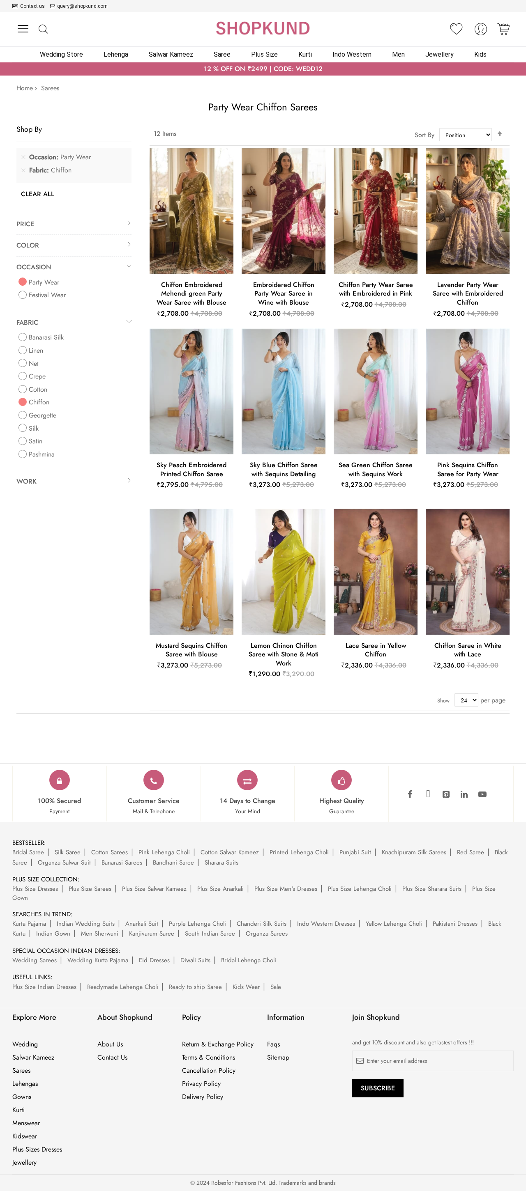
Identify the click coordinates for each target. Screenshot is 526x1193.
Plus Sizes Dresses (37, 1149)
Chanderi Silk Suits (261, 923)
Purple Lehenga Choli (197, 923)
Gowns (21, 1097)
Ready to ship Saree (195, 986)
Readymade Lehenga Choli (122, 986)
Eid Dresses (154, 960)
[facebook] (410, 794)
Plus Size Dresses (35, 888)
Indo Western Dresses (326, 923)
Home (24, 88)
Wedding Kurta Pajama (97, 960)
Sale (275, 986)
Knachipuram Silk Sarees (414, 852)
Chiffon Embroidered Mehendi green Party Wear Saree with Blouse (191, 293)
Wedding (25, 1044)
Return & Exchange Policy (218, 1044)
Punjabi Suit (355, 852)
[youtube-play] (482, 794)
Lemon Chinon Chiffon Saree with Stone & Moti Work (283, 654)
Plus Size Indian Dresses (44, 986)
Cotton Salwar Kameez (230, 852)
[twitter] (428, 794)
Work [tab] (26, 481)
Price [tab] (25, 224)
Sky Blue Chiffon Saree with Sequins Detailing (284, 469)
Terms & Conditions (208, 1057)
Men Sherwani (99, 933)
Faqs (273, 1044)
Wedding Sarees (34, 960)
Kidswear (24, 1136)
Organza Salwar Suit (64, 862)
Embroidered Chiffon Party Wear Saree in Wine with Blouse (283, 293)
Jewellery (24, 1162)
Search (43, 29)
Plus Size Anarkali (220, 888)
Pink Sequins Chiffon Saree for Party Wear (467, 469)
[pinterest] (446, 794)
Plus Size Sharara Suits (431, 888)
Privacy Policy (201, 1083)
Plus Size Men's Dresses (285, 888)
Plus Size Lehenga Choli (360, 888)
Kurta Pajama (29, 923)
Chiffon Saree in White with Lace (467, 650)
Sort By (424, 135)
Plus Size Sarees (90, 888)
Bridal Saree (28, 852)
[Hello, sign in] (481, 31)
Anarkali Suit (141, 923)
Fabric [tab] (27, 322)
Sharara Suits (221, 862)
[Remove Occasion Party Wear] (23, 157)
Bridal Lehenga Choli (248, 960)
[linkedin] (464, 794)
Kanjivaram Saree (151, 933)
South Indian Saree (210, 933)
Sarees (21, 1070)
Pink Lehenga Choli (164, 852)
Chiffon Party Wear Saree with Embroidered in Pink (376, 289)
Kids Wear (246, 986)
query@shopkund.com (82, 6)
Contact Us (112, 1057)
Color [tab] (27, 245)
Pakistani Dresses (455, 923)
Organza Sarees (267, 933)
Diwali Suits (195, 960)
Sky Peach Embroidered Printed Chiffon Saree (191, 469)
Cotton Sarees (109, 852)
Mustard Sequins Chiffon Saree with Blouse (191, 650)
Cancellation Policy (208, 1070)
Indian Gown (53, 933)
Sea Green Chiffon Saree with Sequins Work (376, 469)
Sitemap (278, 1057)
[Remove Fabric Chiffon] (23, 170)
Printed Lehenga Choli (299, 852)
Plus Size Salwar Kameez (154, 888)
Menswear (26, 1123)
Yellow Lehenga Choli (394, 923)
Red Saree (470, 852)
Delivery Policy (202, 1097)
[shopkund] (262, 28)
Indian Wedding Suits (86, 923)
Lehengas (25, 1083)
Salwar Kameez (33, 1057)
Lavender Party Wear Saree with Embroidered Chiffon (468, 293)
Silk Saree (68, 852)
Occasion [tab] (33, 267)
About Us (110, 1044)
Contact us (32, 6)
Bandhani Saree (173, 862)
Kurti (18, 1110)
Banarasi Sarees (122, 862)
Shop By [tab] (29, 129)
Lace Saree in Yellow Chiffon (376, 650)
